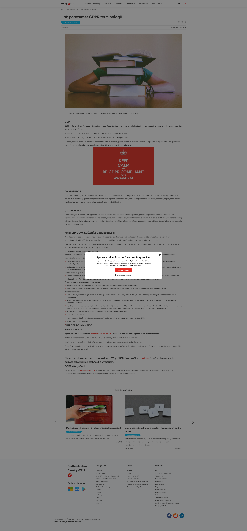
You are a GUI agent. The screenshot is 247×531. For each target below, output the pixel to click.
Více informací (138, 265)
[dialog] (123, 265)
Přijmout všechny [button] (123, 270)
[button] (123, 275)
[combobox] (160, 255)
